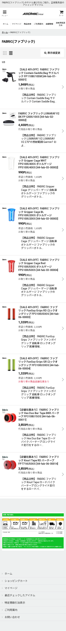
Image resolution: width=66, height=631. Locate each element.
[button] (4, 13)
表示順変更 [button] (53, 52)
